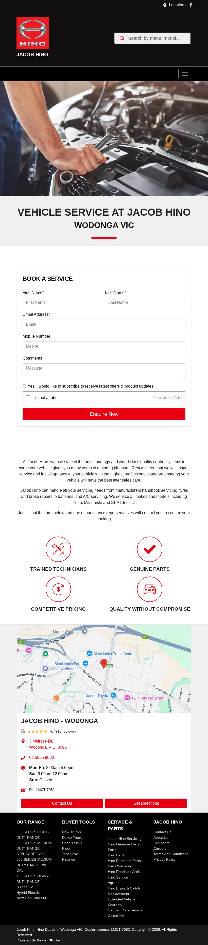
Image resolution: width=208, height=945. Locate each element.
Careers (159, 848)
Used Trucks (72, 843)
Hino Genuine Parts (123, 844)
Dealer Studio (48, 940)
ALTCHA (176, 398)
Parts (112, 850)
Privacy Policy (164, 859)
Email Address (36, 314)
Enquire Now (104, 414)
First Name (33, 292)
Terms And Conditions (170, 854)
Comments (33, 358)
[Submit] (122, 38)
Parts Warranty (120, 866)
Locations (177, 5)
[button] (184, 74)
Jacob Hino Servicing (125, 839)
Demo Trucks (72, 838)
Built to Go (24, 887)
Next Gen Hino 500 (31, 898)
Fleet (66, 848)
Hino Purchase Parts (124, 861)
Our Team (161, 843)
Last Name (115, 292)
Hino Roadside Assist (125, 872)
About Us (160, 838)
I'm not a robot (46, 397)
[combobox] (152, 38)
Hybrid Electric (28, 893)
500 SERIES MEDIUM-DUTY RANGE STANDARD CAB (34, 848)
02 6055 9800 (41, 757)
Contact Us (62, 803)
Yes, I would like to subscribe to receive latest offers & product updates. (91, 386)
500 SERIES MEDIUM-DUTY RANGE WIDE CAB (34, 864)
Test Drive (70, 854)
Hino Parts (116, 855)
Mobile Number (37, 336)
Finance (68, 859)
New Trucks (71, 832)
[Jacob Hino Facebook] (191, 5)
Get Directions (146, 803)
